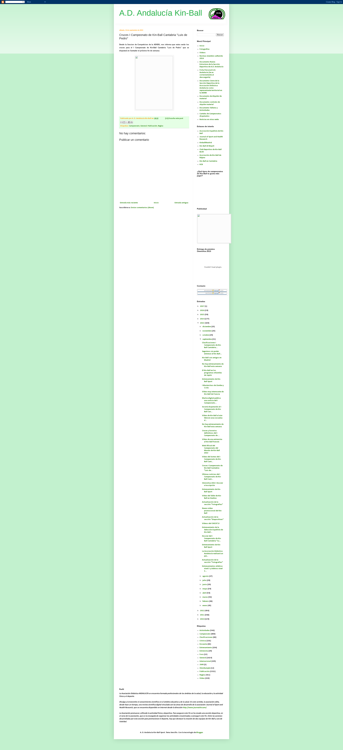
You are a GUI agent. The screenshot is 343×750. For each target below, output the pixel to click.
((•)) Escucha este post (174, 118)
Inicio (156, 203)
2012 (202, 611)
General (143, 126)
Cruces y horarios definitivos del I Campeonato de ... (211, 433)
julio (204, 580)
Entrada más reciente (129, 203)
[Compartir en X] (126, 122)
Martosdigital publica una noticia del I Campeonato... (211, 400)
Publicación (152, 126)
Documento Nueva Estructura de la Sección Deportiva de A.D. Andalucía (211, 64)
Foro (202, 654)
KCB (201, 164)
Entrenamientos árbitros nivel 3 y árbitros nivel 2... (212, 568)
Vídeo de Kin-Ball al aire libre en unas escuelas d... (212, 418)
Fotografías (205, 49)
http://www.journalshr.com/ (194, 708)
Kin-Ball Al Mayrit (207, 146)
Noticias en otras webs (209, 120)
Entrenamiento (206, 648)
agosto (205, 576)
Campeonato (134, 126)
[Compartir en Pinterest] (131, 122)
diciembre (206, 327)
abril (204, 593)
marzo (205, 597)
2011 (202, 615)
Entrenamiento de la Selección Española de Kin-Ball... (212, 529)
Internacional (205, 661)
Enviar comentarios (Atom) (142, 208)
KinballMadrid (206, 143)
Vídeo (202, 678)
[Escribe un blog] (124, 122)
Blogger (199, 733)
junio (204, 585)
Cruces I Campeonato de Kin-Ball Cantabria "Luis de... (212, 468)
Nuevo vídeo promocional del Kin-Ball (212, 510)
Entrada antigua (181, 203)
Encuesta (203, 644)
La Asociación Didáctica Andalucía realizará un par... (212, 553)
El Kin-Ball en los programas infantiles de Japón (212, 372)
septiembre (207, 339)
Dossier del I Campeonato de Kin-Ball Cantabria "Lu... (211, 538)
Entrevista (204, 651)
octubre (205, 335)
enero (205, 606)
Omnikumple (205, 668)
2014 (202, 319)
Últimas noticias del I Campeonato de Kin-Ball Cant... (211, 476)
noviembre (207, 331)
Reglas (160, 126)
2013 (202, 323)
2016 (202, 310)
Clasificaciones (206, 637)
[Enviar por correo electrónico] (121, 122)
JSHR (202, 665)
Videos (203, 53)
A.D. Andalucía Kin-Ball (160, 12)
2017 (202, 306)
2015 (202, 315)
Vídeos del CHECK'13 (211, 523)
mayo (205, 589)
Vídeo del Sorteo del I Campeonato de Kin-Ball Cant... (211, 459)
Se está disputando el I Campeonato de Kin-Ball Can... (211, 409)
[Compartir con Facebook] (129, 122)
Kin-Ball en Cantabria (208, 161)
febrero (205, 601)
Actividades (205, 630)
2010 (202, 619)
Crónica (203, 641)
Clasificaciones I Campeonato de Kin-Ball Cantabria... (211, 345)
